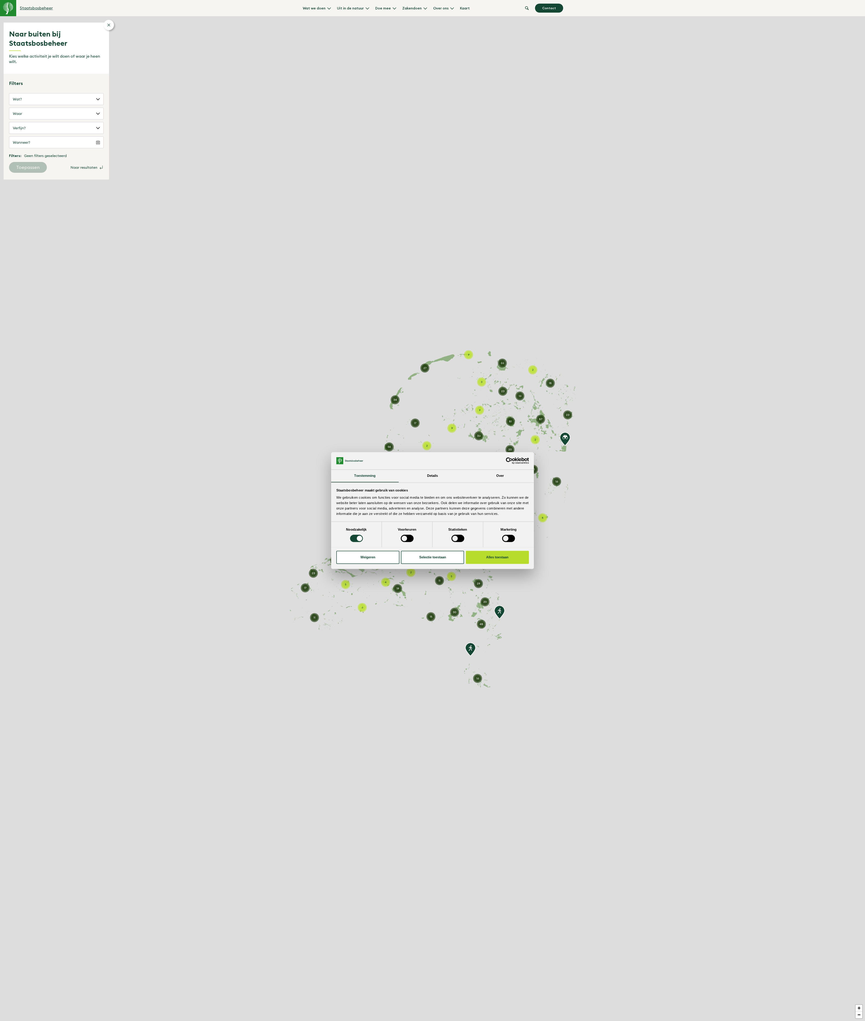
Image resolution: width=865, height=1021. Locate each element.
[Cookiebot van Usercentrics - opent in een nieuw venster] (509, 460)
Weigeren (367, 557)
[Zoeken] (526, 8)
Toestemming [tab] (365, 476)
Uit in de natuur (350, 8)
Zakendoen (412, 8)
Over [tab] (500, 476)
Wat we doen (314, 8)
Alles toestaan (497, 557)
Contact (549, 8)
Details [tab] (432, 476)
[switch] (407, 538)
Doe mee (383, 8)
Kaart (465, 8)
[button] (565, 439)
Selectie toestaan (432, 557)
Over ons (440, 8)
